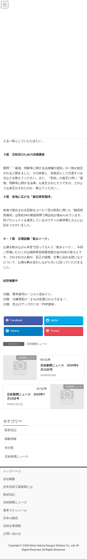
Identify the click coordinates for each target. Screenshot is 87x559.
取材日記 (10, 430)
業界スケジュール (15, 510)
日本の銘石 (10, 518)
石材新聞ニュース (37, 343)
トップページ (12, 471)
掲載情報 (10, 439)
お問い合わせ (12, 533)
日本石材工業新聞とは (18, 486)
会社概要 (9, 479)
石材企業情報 (12, 525)
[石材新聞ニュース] (20, 365)
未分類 (9, 447)
